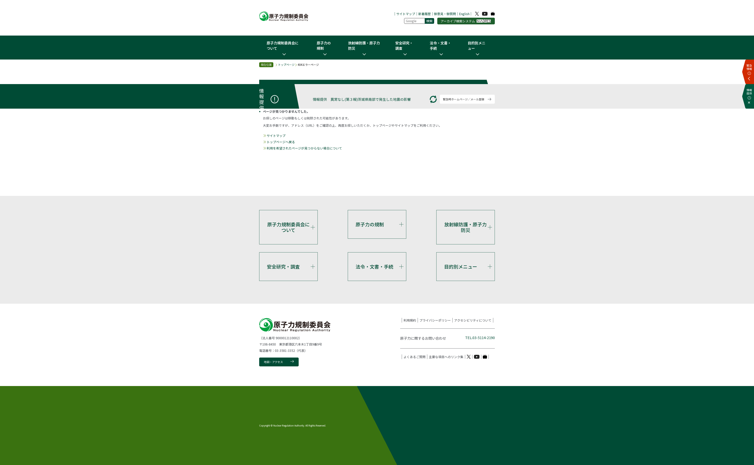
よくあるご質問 (414, 356)
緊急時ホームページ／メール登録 (463, 99)
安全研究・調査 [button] (404, 45)
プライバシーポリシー (435, 320)
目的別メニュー (460, 266)
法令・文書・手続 (374, 266)
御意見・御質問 (445, 13)
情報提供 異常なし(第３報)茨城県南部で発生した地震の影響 (362, 99)
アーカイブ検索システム (458, 21)
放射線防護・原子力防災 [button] (364, 45)
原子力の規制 (370, 224)
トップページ (286, 65)
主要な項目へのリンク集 (446, 356)
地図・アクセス (273, 362)
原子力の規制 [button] (324, 45)
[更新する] (433, 99)
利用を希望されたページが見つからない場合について (304, 148)
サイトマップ (405, 13)
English (464, 13)
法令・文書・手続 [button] (440, 45)
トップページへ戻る (281, 141)
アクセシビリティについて (472, 320)
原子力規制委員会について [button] (282, 45)
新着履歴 (424, 13)
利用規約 (410, 320)
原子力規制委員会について (288, 227)
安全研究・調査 (283, 266)
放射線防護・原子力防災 (465, 227)
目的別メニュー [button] (476, 45)
